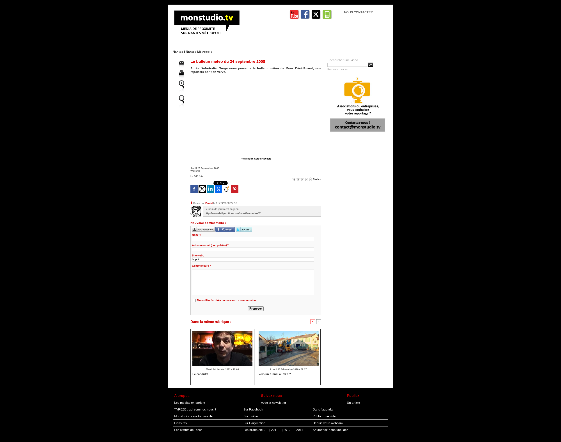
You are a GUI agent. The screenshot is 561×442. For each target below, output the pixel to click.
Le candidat (200, 374)
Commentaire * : (202, 265)
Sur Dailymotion (254, 423)
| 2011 (274, 429)
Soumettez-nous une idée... (332, 429)
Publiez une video (325, 416)
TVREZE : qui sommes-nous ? (195, 409)
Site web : (198, 255)
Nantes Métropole (199, 51)
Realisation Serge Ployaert (256, 158)
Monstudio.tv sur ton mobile (193, 416)
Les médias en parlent (189, 402)
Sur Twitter (250, 416)
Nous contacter (358, 12)
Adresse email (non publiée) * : (211, 245)
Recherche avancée (338, 69)
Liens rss (180, 423)
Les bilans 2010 (254, 429)
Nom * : (196, 235)
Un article (353, 402)
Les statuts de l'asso (188, 429)
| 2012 (286, 429)
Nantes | (179, 51)
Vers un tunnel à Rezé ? (275, 374)
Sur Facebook (253, 409)
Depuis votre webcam (328, 423)
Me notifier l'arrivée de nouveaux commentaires (227, 300)
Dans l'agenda (323, 409)
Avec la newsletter (273, 402)
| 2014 (299, 429)
